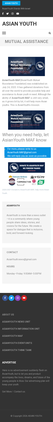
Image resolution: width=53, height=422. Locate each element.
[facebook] (3, 13)
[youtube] (17, 13)
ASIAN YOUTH (11, 3)
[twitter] (7, 13)
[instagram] (12, 13)
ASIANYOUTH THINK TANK (17, 350)
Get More (7, 391)
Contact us (19, 391)
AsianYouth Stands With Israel (16, 8)
